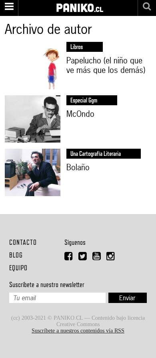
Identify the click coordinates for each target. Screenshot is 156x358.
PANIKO (75, 3)
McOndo (80, 114)
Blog (16, 255)
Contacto (23, 242)
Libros (76, 47)
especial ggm (83, 100)
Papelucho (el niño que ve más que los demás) (105, 65)
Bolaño (78, 167)
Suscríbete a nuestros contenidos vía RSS (78, 331)
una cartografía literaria (95, 153)
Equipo (18, 268)
